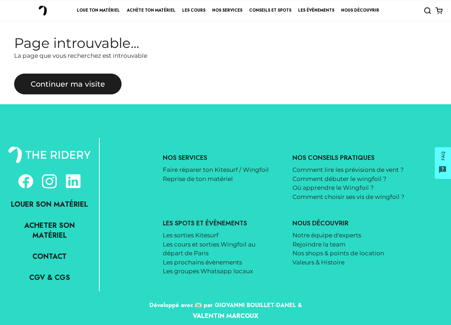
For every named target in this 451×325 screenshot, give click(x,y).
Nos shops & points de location (338, 253)
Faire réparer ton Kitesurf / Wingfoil (216, 169)
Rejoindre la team (319, 244)
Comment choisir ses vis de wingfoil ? (348, 196)
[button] (427, 10)
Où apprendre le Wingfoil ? (333, 187)
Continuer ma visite (68, 83)
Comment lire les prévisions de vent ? (348, 169)
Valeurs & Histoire (318, 262)
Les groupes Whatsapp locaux (208, 271)
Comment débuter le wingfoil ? (339, 178)
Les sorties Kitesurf (190, 235)
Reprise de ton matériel (198, 178)
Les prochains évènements (202, 262)
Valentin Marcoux (225, 315)
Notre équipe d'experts (326, 235)
